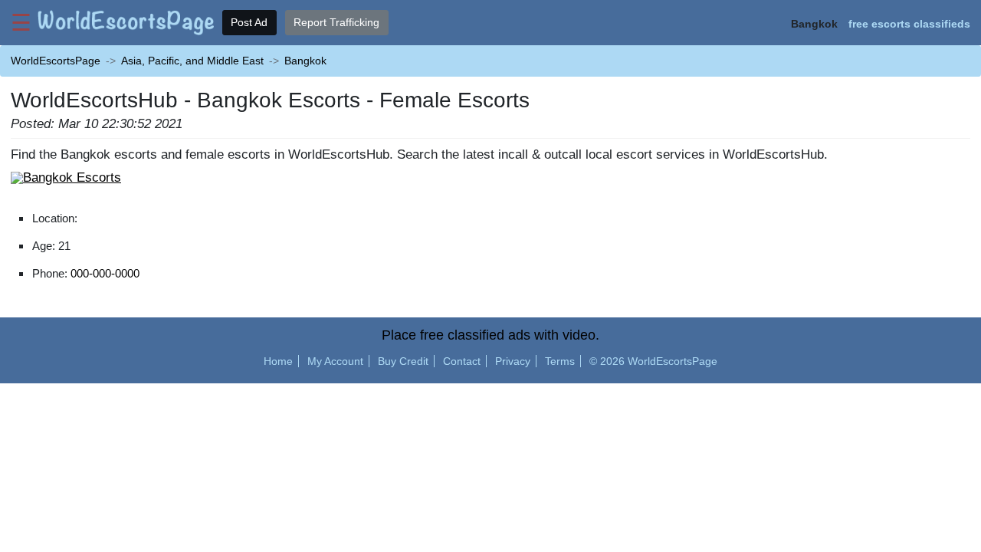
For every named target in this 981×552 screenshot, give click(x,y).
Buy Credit (403, 361)
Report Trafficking (336, 22)
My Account (335, 361)
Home (278, 361)
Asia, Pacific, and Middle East (192, 60)
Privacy (512, 361)
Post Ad (249, 22)
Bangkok (305, 60)
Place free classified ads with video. (490, 335)
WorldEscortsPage (55, 60)
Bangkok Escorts (72, 177)
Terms (560, 361)
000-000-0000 (105, 273)
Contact (462, 361)
